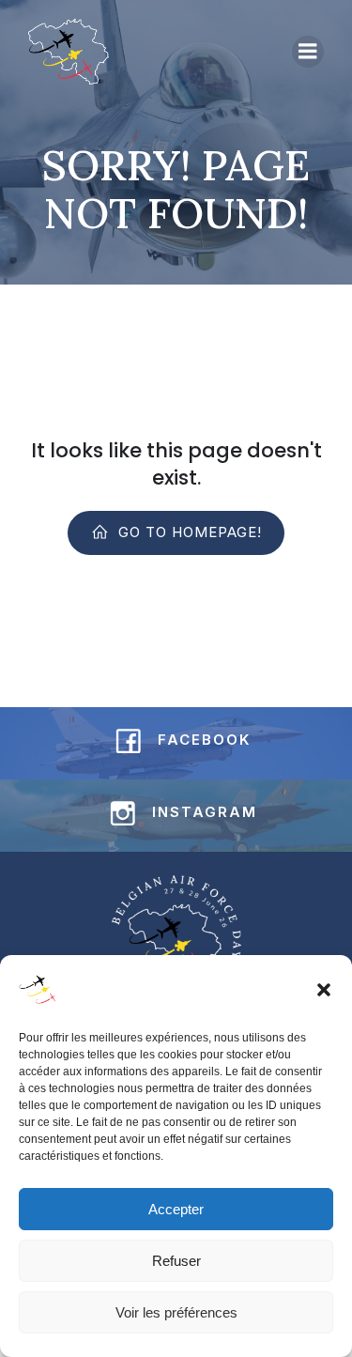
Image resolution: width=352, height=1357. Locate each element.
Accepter (176, 1209)
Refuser (176, 1261)
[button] (323, 989)
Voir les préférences (176, 1312)
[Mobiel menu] (308, 52)
